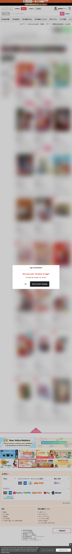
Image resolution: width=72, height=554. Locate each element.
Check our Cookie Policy (47, 550)
